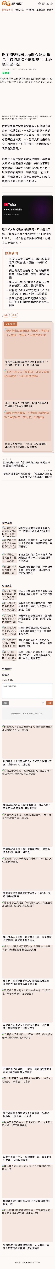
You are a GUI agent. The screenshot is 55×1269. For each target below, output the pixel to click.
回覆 (49, 703)
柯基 (14, 315)
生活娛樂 (40, 9)
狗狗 (6, 315)
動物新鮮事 (7, 9)
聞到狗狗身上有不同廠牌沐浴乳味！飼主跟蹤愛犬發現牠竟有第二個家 (29, 302)
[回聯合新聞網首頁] (6, 3)
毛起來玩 (19, 9)
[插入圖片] (43, 703)
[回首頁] (12, 3)
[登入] (47, 3)
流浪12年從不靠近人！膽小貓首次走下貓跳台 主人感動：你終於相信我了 (29, 262)
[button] (39, 3)
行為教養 (30, 9)
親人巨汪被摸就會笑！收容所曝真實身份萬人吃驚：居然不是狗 (29, 283)
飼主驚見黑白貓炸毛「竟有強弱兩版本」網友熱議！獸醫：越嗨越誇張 (29, 274)
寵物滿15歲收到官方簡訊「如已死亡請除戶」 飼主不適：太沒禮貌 (29, 291)
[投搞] (43, 3)
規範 (5, 703)
